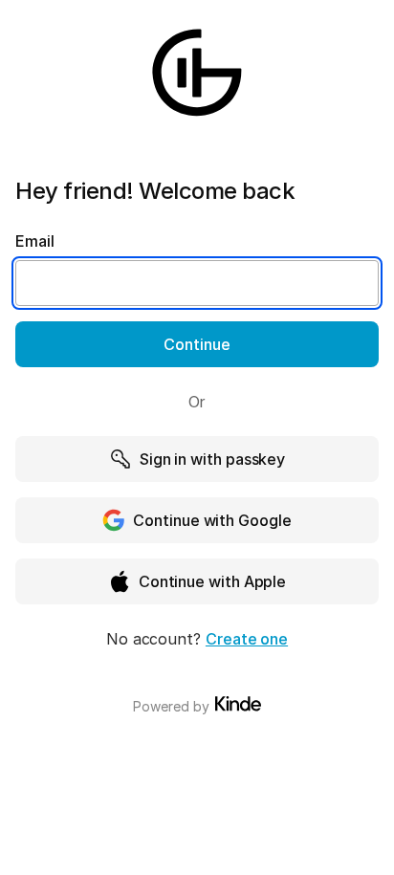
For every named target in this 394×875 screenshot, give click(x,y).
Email (35, 241)
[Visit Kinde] (238, 703)
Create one (247, 638)
